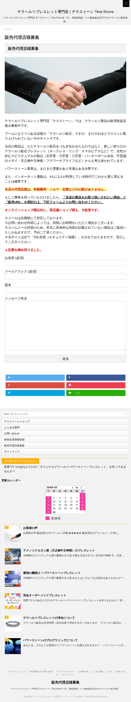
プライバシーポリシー (65, 671)
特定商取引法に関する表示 (41, 671)
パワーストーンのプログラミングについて (50, 640)
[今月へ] (77, 487)
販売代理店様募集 (14, 445)
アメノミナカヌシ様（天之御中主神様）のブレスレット (59, 550)
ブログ (109, 671)
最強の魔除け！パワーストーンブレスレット (52, 572)
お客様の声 (30, 528)
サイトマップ (11, 451)
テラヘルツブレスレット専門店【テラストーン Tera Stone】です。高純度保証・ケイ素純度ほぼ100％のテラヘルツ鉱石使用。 (65, 689)
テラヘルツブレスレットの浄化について (49, 617)
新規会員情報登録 (14, 439)
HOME (8, 29)
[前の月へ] (71, 487)
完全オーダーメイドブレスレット (44, 595)
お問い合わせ (11, 433)
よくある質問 (11, 427)
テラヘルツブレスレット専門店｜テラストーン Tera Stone (65, 12)
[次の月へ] (82, 487)
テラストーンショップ (17, 421)
